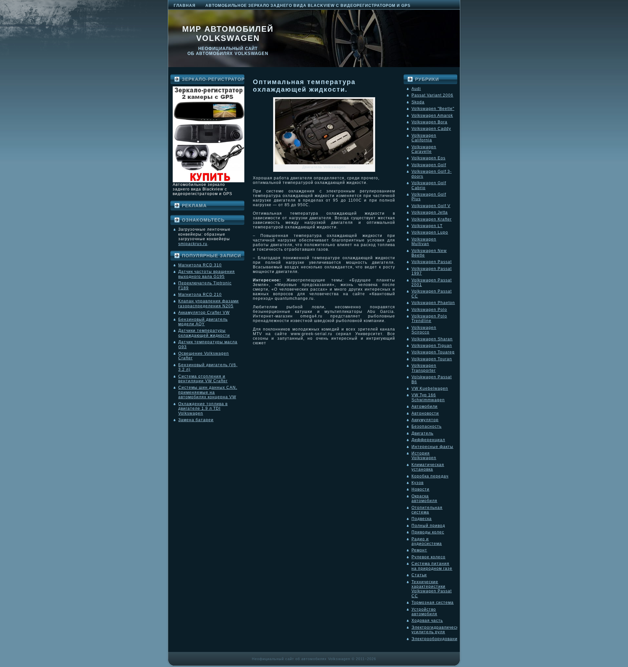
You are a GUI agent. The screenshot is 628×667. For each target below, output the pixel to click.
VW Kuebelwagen (429, 388)
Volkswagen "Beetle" (432, 108)
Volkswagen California (423, 137)
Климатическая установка (427, 467)
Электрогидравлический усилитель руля (437, 629)
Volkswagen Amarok (432, 115)
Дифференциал (428, 440)
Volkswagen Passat (431, 262)
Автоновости (425, 413)
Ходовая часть (427, 620)
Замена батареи (196, 420)
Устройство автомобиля (424, 611)
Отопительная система (427, 509)
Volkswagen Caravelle (423, 149)
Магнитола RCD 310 (200, 265)
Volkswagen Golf (428, 165)
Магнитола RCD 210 (200, 294)
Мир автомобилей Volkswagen (227, 34)
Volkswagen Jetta (429, 212)
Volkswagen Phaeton (433, 302)
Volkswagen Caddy (431, 128)
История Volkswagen (423, 455)
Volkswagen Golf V (430, 206)
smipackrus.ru (192, 244)
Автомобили (424, 406)
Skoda (418, 102)
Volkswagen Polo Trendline (429, 318)
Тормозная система (432, 602)
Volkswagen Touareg (433, 352)
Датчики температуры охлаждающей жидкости (204, 332)
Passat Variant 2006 (432, 95)
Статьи (419, 575)
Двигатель (422, 433)
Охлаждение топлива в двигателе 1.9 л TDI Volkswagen (203, 409)
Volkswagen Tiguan (431, 345)
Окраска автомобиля (424, 498)
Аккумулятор (425, 420)
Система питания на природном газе (431, 565)
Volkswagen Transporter (423, 367)
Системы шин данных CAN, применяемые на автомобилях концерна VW (207, 392)
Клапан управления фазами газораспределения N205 (208, 303)
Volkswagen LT (427, 226)
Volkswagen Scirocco (423, 329)
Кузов (417, 482)
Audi (416, 88)
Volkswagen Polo (429, 309)
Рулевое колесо (428, 557)
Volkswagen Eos (428, 158)
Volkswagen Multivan (423, 241)
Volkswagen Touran (431, 359)
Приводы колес (427, 532)
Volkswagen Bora (429, 122)
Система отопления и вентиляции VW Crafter (203, 378)
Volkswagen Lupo (429, 232)
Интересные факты (432, 446)
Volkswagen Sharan (432, 339)
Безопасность (426, 426)
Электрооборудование (435, 639)
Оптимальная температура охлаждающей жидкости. (304, 85)
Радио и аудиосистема (426, 541)
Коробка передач (429, 476)
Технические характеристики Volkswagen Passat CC (431, 589)
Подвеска (421, 518)
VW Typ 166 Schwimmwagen (428, 397)
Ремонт (419, 550)
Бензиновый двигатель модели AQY (203, 321)
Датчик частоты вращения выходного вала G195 (206, 274)
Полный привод (428, 525)
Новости (420, 489)
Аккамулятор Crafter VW (204, 312)
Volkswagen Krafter (431, 219)
